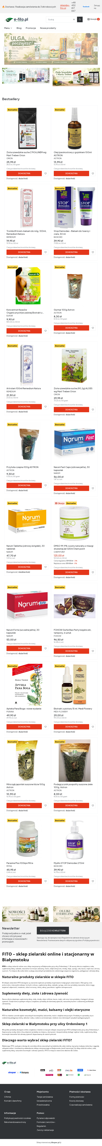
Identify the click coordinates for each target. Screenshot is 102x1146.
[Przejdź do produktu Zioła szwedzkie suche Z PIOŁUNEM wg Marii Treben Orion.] (27, 128)
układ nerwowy (31, 987)
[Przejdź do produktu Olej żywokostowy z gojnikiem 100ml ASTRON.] (74, 128)
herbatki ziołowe (32, 985)
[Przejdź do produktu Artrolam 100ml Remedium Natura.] (27, 365)
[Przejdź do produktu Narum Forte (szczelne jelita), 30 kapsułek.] (27, 606)
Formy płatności (76, 1097)
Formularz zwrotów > (46, 1122)
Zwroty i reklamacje (45, 1130)
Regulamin (41, 1126)
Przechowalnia (43, 1105)
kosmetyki (33, 968)
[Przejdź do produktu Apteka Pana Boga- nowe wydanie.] (27, 685)
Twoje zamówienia (45, 1097)
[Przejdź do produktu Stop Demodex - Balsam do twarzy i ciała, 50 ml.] (74, 207)
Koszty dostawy (76, 1101)
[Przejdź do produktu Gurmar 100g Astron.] (74, 286)
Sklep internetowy (48, 1142)
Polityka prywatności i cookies (17, 1118)
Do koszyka (24, 173)
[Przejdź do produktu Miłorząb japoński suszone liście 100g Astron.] (27, 760)
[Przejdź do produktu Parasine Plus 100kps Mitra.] (27, 839)
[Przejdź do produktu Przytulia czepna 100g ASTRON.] (27, 443)
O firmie (7, 1097)
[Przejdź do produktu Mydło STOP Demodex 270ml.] (74, 839)
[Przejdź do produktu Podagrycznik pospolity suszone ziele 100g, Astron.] (74, 760)
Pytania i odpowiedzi (46, 1118)
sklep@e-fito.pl (65, 6)
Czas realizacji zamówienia (80, 1105)
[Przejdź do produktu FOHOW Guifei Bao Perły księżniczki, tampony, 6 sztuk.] (74, 606)
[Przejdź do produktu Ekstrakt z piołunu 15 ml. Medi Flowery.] (74, 685)
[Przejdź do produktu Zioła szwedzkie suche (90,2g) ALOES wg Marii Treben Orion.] (74, 365)
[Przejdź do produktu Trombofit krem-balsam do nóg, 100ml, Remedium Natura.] (27, 207)
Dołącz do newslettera (53, 930)
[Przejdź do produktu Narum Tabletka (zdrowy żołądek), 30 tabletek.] (27, 522)
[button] (80, 19)
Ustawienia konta (44, 1101)
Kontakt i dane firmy (13, 1101)
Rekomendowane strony (15, 1122)
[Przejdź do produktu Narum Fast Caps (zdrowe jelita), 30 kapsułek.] (74, 443)
